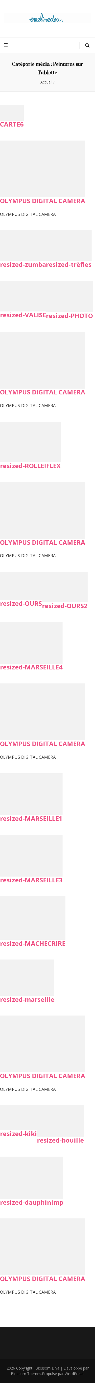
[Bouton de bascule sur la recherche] (87, 45)
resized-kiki (18, 1133)
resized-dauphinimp (31, 1202)
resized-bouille (60, 1140)
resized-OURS (21, 603)
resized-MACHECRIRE (32, 943)
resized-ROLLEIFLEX (30, 465)
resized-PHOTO (69, 315)
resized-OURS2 (65, 605)
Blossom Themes (26, 1373)
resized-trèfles (69, 264)
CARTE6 (12, 124)
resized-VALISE (23, 314)
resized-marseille (27, 999)
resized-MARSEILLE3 (31, 880)
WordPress (74, 1373)
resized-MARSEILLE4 (31, 667)
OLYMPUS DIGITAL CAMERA (42, 200)
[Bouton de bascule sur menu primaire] (6, 45)
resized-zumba (23, 264)
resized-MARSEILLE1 (31, 818)
